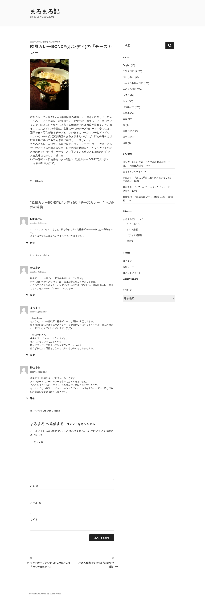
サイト (34, 519)
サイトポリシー (134, 224)
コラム (126, 95)
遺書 (125, 143)
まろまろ (35, 307)
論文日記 (127, 137)
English (126, 65)
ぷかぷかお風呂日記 (133, 83)
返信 (32, 243)
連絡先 (130, 241)
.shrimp (46, 255)
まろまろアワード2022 (134, 171)
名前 (34, 486)
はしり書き (128, 77)
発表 (125, 119)
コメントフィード (132, 273)
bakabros (36, 219)
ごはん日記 (39, 181)
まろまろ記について (133, 219)
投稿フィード (129, 266)
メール (35, 502)
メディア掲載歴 (134, 235)
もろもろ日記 (129, 89)
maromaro (54, 42)
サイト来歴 (132, 229)
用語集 (126, 113)
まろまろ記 (45, 11)
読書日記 (127, 131)
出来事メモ (128, 107)
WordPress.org (130, 278)
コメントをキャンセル (80, 424)
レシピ (126, 101)
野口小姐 (35, 267)
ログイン (127, 261)
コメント (37, 442)
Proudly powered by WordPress (45, 593)
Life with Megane (51, 410)
